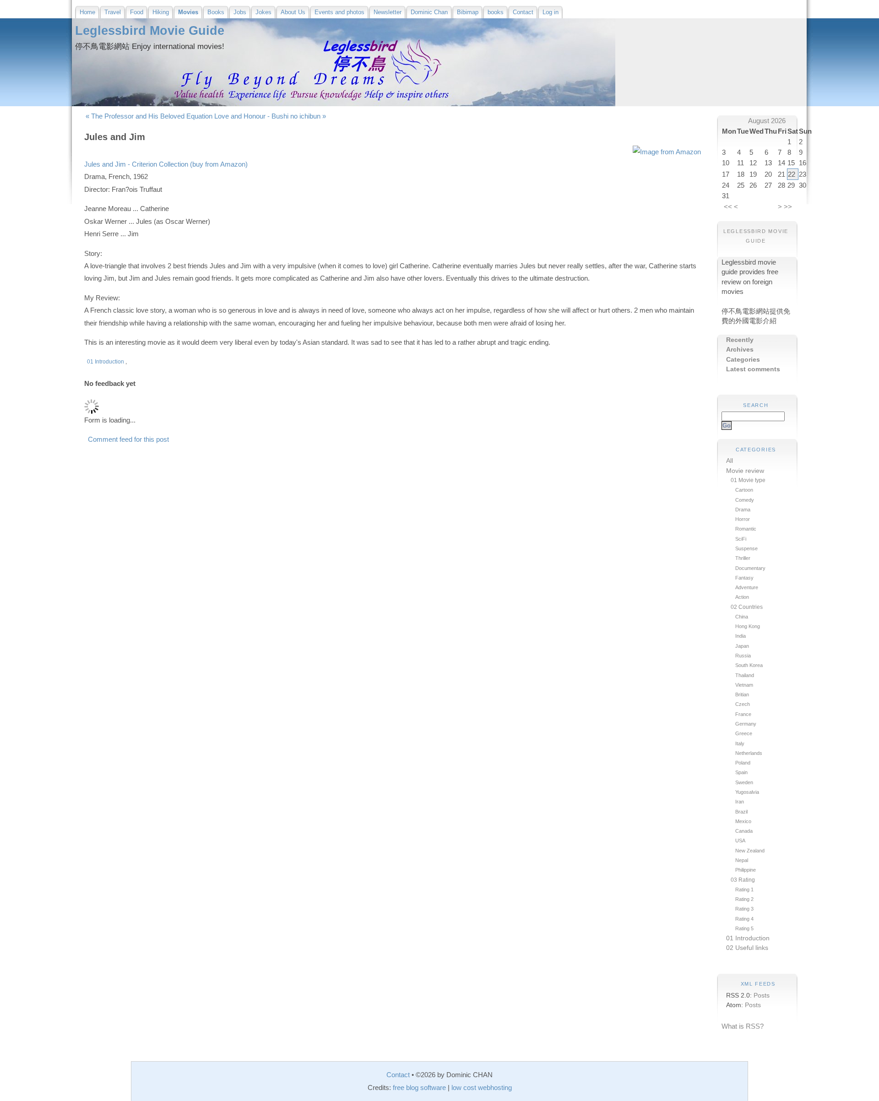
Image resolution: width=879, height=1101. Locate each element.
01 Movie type (748, 480)
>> (788, 207)
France (743, 714)
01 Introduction (748, 938)
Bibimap (467, 12)
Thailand (744, 675)
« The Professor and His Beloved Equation (149, 116)
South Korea (749, 665)
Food (136, 12)
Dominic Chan (429, 12)
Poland (742, 762)
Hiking (160, 12)
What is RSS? (743, 1026)
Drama (742, 509)
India (740, 636)
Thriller (742, 558)
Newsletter (388, 12)
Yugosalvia (747, 792)
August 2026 (767, 121)
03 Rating (743, 880)
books (496, 12)
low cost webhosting (481, 1087)
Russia (743, 655)
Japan (742, 646)
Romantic (745, 529)
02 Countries (747, 607)
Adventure (746, 587)
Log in (551, 12)
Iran (739, 801)
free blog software (419, 1087)
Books (215, 12)
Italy (739, 743)
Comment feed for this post (127, 439)
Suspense (746, 548)
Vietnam (744, 685)
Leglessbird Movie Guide (149, 30)
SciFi (740, 539)
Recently (740, 339)
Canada (744, 831)
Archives (740, 349)
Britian (742, 694)
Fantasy (744, 577)
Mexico (743, 821)
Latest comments (753, 369)
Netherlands (748, 753)
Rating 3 (744, 908)
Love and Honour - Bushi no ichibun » (270, 116)
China (741, 616)
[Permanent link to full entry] (85, 361)
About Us (293, 12)
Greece (743, 733)
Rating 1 (744, 889)
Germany (745, 724)
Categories (743, 359)
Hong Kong (747, 626)
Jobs (239, 12)
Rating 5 (744, 928)
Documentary (750, 568)
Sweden (744, 782)
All (729, 460)
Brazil (741, 811)
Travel (112, 12)
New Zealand (750, 850)
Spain (741, 772)
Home (87, 12)
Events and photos (339, 12)
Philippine (745, 870)
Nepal (741, 860)
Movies (188, 12)
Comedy (744, 500)
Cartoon (744, 490)
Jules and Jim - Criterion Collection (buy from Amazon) (166, 164)
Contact (523, 12)
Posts (762, 995)
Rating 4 (744, 919)
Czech (742, 704)
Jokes (263, 12)
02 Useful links (747, 947)
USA (740, 840)
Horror (742, 519)
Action (742, 597)
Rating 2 (744, 899)
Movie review (745, 470)
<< (728, 207)
